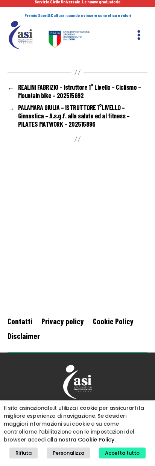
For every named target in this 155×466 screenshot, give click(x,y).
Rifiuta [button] (23, 453)
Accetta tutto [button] (122, 453)
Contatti (20, 321)
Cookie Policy (113, 321)
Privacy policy (62, 321)
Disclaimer (24, 335)
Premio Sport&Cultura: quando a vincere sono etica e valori (77, 15)
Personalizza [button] (68, 453)
